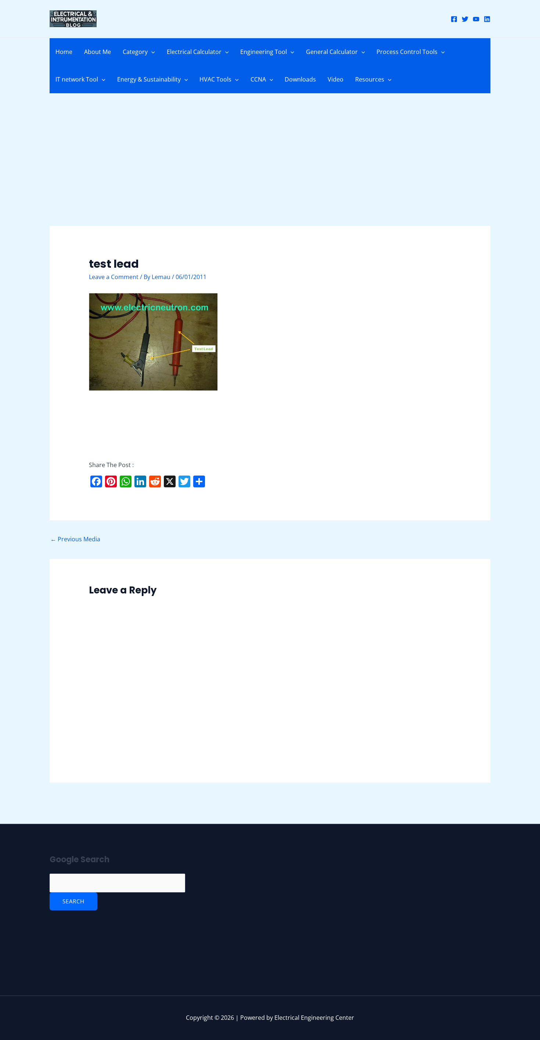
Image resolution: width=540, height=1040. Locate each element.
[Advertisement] (270, 171)
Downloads (300, 79)
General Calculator (332, 52)
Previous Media (75, 539)
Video (335, 79)
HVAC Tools (215, 79)
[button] (151, 52)
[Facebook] (454, 19)
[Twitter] (465, 19)
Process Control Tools (407, 52)
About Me (97, 52)
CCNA (258, 79)
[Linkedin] (487, 19)
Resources (369, 79)
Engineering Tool (263, 52)
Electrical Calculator (194, 52)
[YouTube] (476, 19)
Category (135, 52)
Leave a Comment (113, 277)
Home (63, 52)
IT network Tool (76, 79)
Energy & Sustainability (149, 79)
